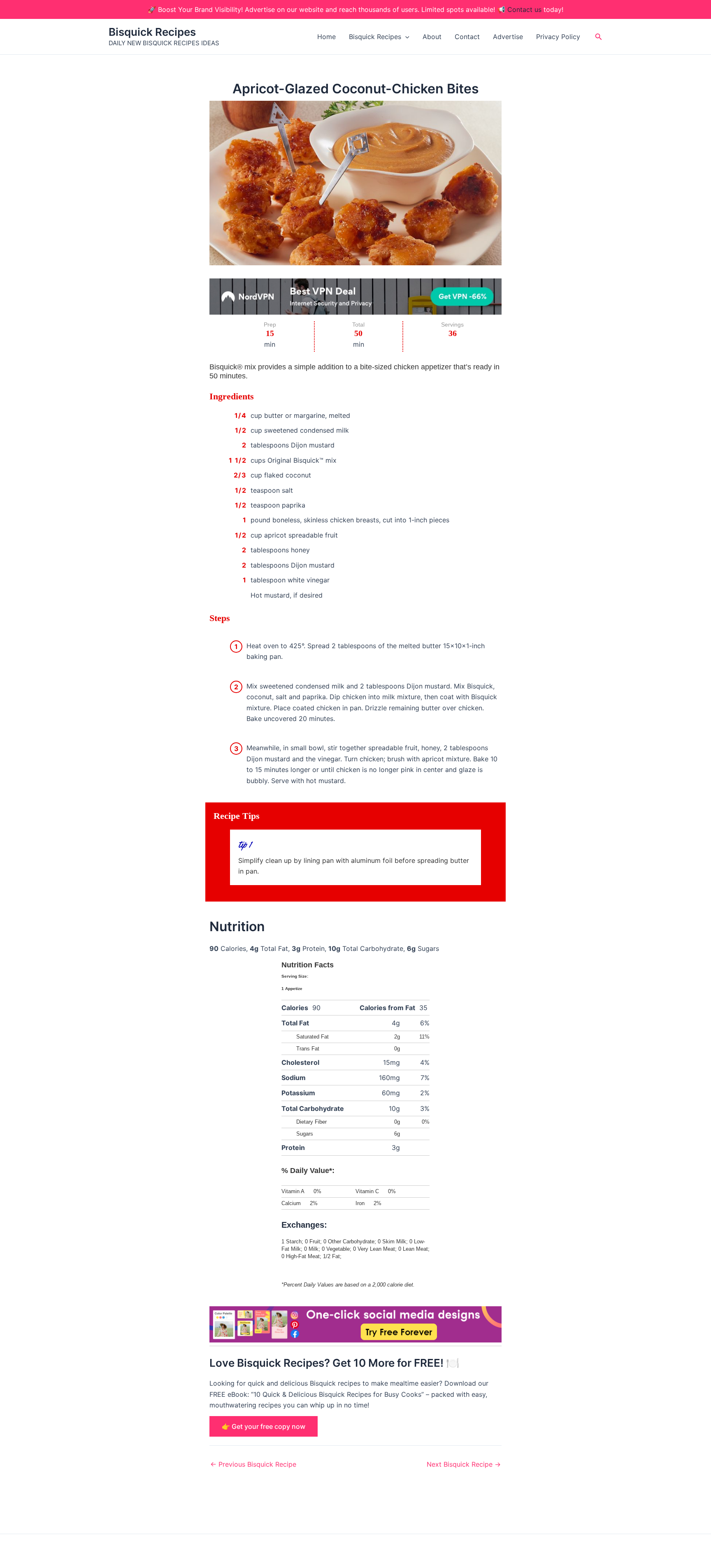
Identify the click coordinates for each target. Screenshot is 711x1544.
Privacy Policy (558, 36)
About (432, 36)
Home (326, 36)
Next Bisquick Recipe (464, 1464)
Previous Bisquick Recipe (253, 1464)
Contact (467, 36)
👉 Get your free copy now (263, 1426)
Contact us (524, 9)
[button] (405, 36)
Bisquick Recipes (152, 32)
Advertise (508, 36)
